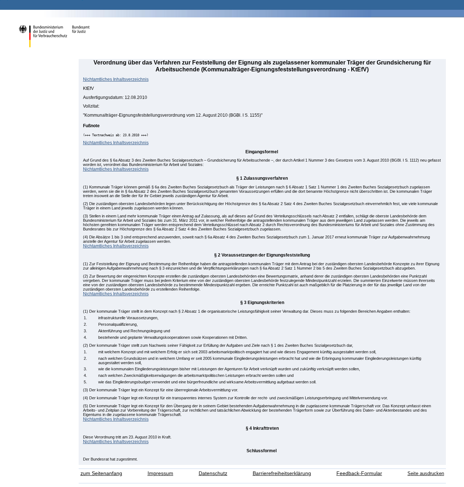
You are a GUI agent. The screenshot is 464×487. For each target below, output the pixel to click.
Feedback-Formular (359, 473)
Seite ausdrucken (425, 473)
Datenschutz (213, 473)
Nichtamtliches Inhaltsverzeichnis (116, 79)
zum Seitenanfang (101, 473)
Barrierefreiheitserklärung (282, 473)
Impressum (160, 473)
